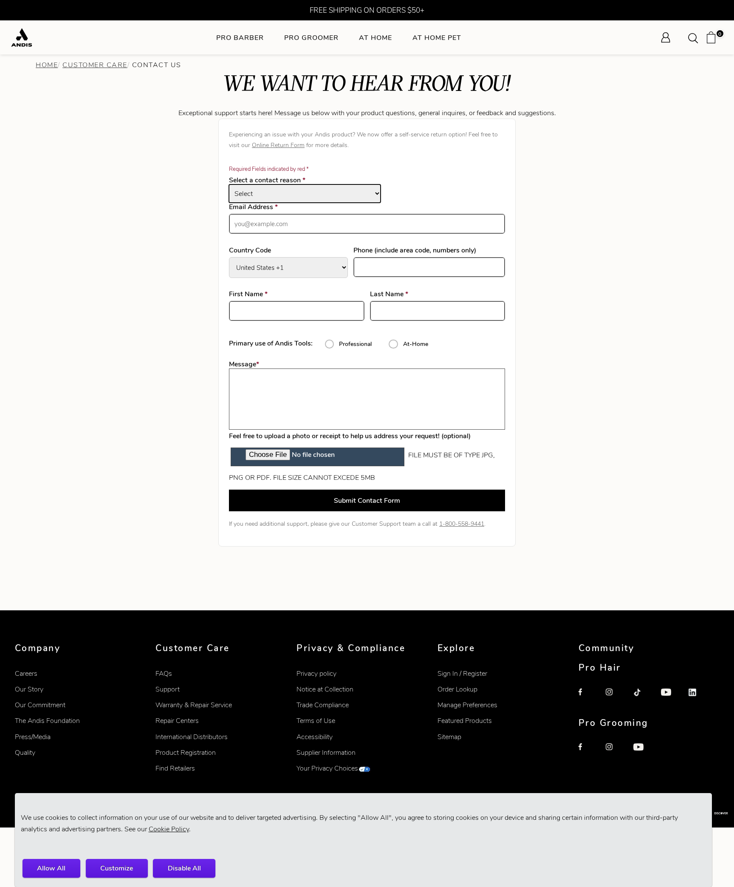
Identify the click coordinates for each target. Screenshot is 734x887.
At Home (375, 38)
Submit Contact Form (367, 500)
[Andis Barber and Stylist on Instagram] (615, 698)
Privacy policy (316, 673)
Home (47, 64)
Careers (26, 673)
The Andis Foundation (47, 720)
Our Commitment (40, 705)
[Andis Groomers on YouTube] (642, 752)
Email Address (265, 207)
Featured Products (465, 720)
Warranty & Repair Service (193, 705)
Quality (25, 752)
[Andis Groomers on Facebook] (588, 752)
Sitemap (449, 737)
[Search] (695, 37)
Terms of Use (315, 720)
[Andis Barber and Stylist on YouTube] (670, 698)
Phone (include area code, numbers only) (414, 250)
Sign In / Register (462, 673)
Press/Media (33, 737)
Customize (116, 868)
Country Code (250, 250)
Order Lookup (457, 689)
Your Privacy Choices (327, 768)
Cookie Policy (169, 829)
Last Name (401, 294)
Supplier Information (326, 752)
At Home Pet (436, 38)
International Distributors (191, 737)
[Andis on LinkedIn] (698, 698)
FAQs (163, 673)
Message (244, 364)
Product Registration (185, 752)
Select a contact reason (267, 180)
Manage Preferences (467, 705)
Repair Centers (177, 720)
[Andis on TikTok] (642, 698)
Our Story (29, 689)
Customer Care (94, 64)
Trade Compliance (322, 705)
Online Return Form (278, 145)
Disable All (184, 868)
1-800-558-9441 (461, 523)
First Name (260, 294)
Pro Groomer (311, 38)
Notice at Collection (324, 689)
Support (167, 689)
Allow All (51, 868)
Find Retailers (175, 768)
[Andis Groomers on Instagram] (615, 752)
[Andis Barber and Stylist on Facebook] (588, 698)
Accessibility (314, 737)
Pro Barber (240, 38)
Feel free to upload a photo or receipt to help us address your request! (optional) (350, 436)
